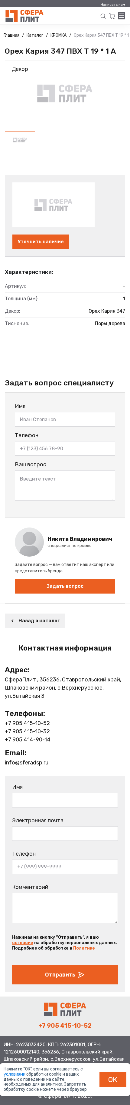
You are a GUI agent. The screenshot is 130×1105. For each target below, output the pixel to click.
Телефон (26, 435)
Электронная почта (37, 820)
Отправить (60, 974)
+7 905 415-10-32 (27, 731)
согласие (22, 942)
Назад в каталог (39, 621)
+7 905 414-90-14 (27, 739)
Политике (84, 948)
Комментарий (30, 887)
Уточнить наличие (41, 242)
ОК (112, 1079)
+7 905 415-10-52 (27, 723)
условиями (15, 1074)
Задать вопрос (65, 586)
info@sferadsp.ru (26, 762)
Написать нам (113, 4)
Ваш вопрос (30, 464)
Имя (20, 406)
